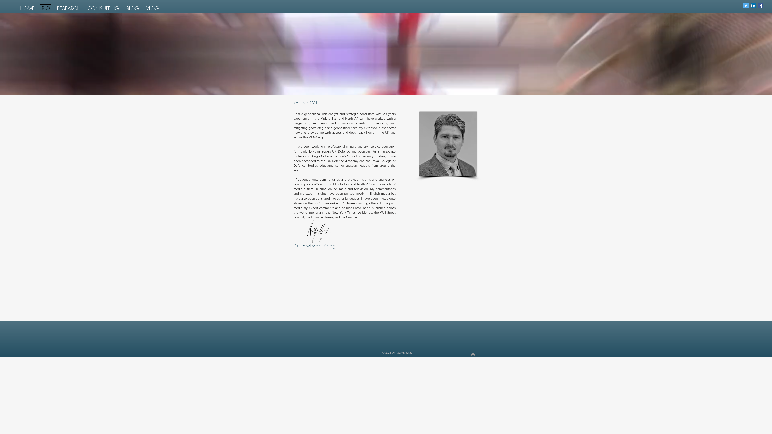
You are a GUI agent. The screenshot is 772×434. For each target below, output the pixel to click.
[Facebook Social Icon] (760, 5)
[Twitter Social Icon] (746, 5)
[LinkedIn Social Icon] (753, 5)
